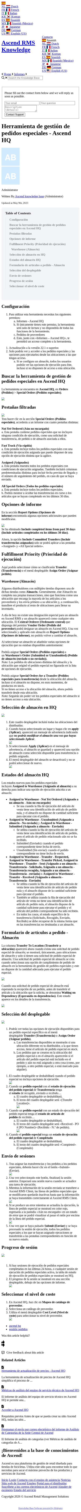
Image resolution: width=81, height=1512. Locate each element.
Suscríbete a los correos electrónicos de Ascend (29, 1486)
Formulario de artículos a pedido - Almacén (37, 265)
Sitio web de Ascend (14, 1483)
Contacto (47, 37)
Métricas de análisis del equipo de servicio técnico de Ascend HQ (40, 1390)
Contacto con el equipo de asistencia (38, 1480)
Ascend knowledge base (29, 196)
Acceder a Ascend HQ (15, 1409)
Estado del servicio (25, 1490)
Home (7, 74)
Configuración (18, 219)
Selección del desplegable (25, 270)
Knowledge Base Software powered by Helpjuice (40, 1508)
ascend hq (15, 1325)
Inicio (5, 1480)
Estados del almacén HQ (24, 259)
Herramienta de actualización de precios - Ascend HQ (33, 1370)
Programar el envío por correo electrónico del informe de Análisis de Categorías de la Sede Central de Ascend (40, 1431)
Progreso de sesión (21, 281)
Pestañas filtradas (20, 233)
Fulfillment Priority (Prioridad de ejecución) (37, 244)
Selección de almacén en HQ (27, 254)
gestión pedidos (18, 1329)
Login (12, 1480)
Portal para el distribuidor (52, 1483)
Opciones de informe (22, 238)
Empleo (31, 1483)
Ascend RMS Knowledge (18, 46)
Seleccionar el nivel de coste (26, 286)
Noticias (66, 1480)
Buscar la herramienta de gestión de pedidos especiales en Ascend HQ (37, 226)
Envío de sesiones (20, 275)
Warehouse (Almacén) (25, 249)
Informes (19, 74)
